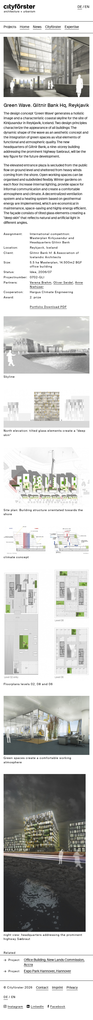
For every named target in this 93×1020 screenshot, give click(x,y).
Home (24, 27)
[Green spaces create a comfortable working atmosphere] (46, 698)
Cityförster (53, 27)
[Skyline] (46, 319)
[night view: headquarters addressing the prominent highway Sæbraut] (45, 777)
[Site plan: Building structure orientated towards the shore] (46, 449)
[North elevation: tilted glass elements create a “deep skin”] (46, 391)
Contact (42, 987)
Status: (9, 272)
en (87, 7)
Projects (10, 27)
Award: (9, 297)
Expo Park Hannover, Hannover (47, 971)
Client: (9, 253)
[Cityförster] (19, 6)
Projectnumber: (15, 277)
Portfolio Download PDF (48, 307)
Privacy (72, 987)
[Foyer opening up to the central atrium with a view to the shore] (46, 39)
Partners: (11, 282)
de (80, 7)
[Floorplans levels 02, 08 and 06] (46, 571)
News (37, 27)
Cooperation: (14, 292)
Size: (7, 262)
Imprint (57, 987)
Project (14, 960)
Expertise (72, 27)
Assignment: (13, 234)
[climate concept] (46, 528)
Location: (11, 247)
